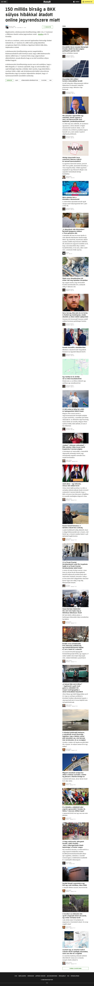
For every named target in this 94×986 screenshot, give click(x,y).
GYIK (16, 976)
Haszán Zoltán (12, 26)
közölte (40, 34)
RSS (68, 976)
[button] (9, 80)
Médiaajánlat (62, 976)
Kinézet (77, 1)
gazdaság (11, 27)
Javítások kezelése (40, 976)
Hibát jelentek (22, 976)
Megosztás (48, 27)
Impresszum (30, 976)
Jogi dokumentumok (52, 976)
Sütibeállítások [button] (75, 976)
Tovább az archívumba (75, 968)
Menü (5, 1)
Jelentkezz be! (88, 1)
